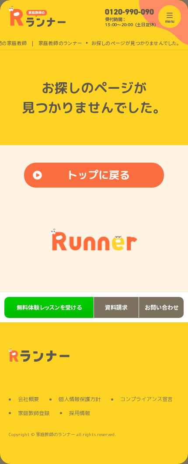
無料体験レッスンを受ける (49, 307)
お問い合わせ (161, 307)
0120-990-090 (129, 13)
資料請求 (116, 307)
